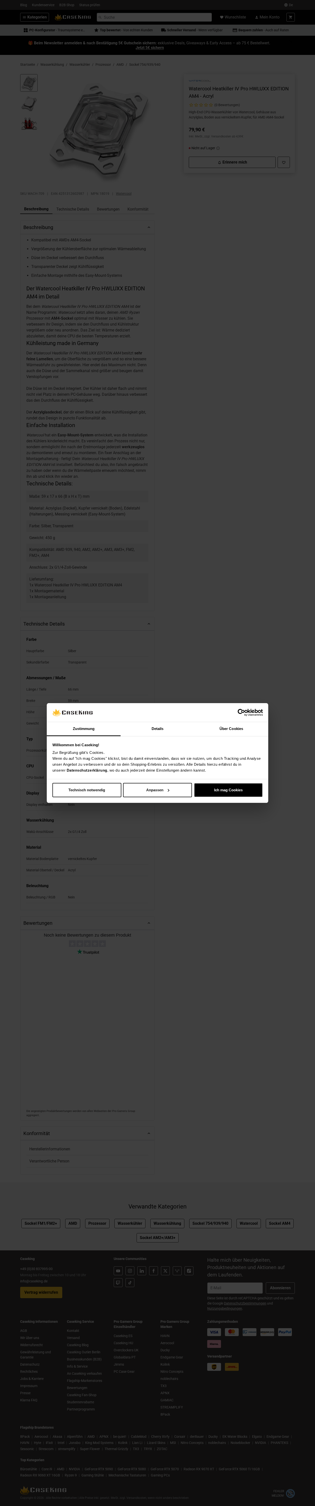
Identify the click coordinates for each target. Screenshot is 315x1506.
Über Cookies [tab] (231, 729)
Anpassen (154, 790)
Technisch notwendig (86, 790)
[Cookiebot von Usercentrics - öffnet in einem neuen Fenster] (241, 712)
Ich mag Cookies (228, 790)
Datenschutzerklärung (87, 770)
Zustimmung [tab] (84, 729)
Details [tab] (158, 729)
